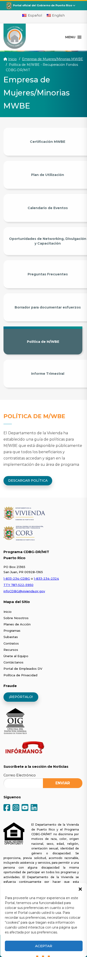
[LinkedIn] (34, 808)
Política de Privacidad (20, 675)
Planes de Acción (17, 624)
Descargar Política (28, 480)
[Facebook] (6, 808)
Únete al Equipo (15, 656)
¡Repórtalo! (21, 697)
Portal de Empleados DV (22, 668)
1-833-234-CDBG (16, 578)
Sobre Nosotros (16, 618)
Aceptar (43, 946)
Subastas (10, 637)
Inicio (12, 59)
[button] (80, 888)
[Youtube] (25, 808)
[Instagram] (16, 808)
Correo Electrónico (19, 775)
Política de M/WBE (43, 342)
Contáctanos (13, 662)
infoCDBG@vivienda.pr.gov (24, 591)
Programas (11, 630)
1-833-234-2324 (46, 578)
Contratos (11, 643)
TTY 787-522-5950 (18, 585)
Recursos (10, 650)
